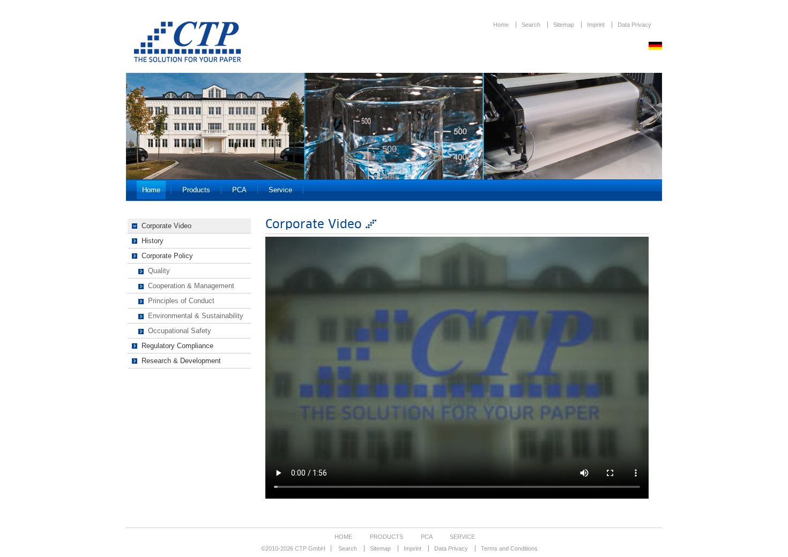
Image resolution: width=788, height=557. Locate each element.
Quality (159, 271)
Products (196, 190)
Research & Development (181, 361)
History (152, 241)
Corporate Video (166, 226)
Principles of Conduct (181, 301)
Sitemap (564, 24)
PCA (239, 190)
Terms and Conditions (509, 548)
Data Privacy (634, 24)
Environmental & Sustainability (195, 316)
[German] (655, 46)
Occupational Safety (179, 331)
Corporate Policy (167, 256)
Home (501, 24)
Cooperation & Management (191, 286)
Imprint (596, 24)
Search (532, 24)
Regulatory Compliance (177, 346)
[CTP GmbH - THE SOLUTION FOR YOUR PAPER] (187, 59)
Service (280, 190)
